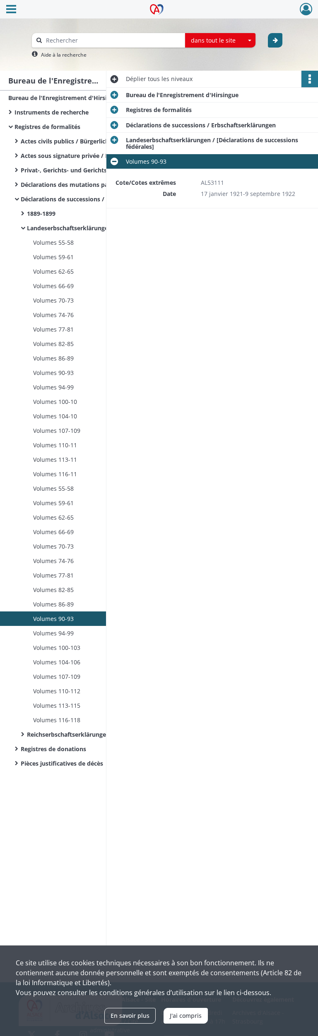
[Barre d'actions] (309, 79)
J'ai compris (186, 1015)
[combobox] (220, 40)
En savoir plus (130, 1015)
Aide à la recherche (64, 54)
